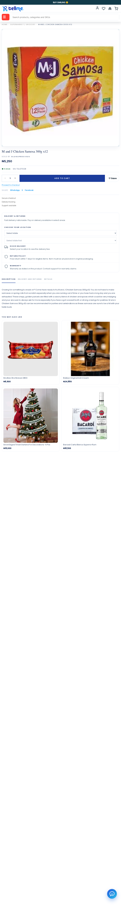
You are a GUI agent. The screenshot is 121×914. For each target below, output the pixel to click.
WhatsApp (15, 190)
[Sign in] (97, 8)
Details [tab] (48, 279)
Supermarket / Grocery (22, 24)
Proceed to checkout (11, 185)
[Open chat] (112, 894)
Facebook (29, 190)
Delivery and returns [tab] (30, 279)
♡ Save (113, 178)
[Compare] (110, 8)
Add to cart (62, 178)
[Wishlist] (103, 8)
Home (4, 24)
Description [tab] (8, 279)
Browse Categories (4, 17)
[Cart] (116, 8)
